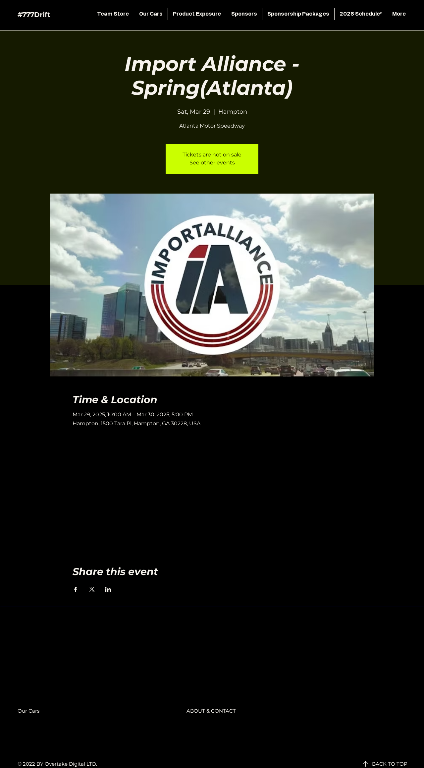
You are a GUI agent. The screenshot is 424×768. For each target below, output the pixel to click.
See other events (212, 162)
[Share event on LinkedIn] (108, 589)
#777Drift (34, 15)
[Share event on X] (92, 589)
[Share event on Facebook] (76, 589)
